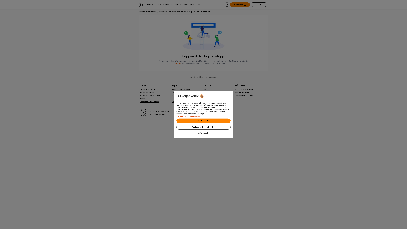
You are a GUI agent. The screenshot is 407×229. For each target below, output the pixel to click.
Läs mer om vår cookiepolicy (188, 116)
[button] (203, 132)
